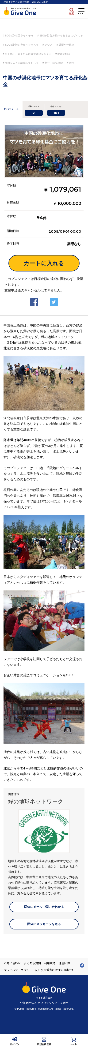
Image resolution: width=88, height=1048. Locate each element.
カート (73, 1044)
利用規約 (49, 963)
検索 (71, 13)
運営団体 (64, 963)
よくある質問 (32, 963)
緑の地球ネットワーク (35, 802)
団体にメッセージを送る (44, 924)
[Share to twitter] (54, 298)
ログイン (14, 1044)
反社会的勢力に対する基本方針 (55, 970)
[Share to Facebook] (34, 298)
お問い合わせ (12, 963)
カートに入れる (44, 263)
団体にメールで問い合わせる (44, 907)
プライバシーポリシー (18, 970)
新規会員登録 (44, 1044)
